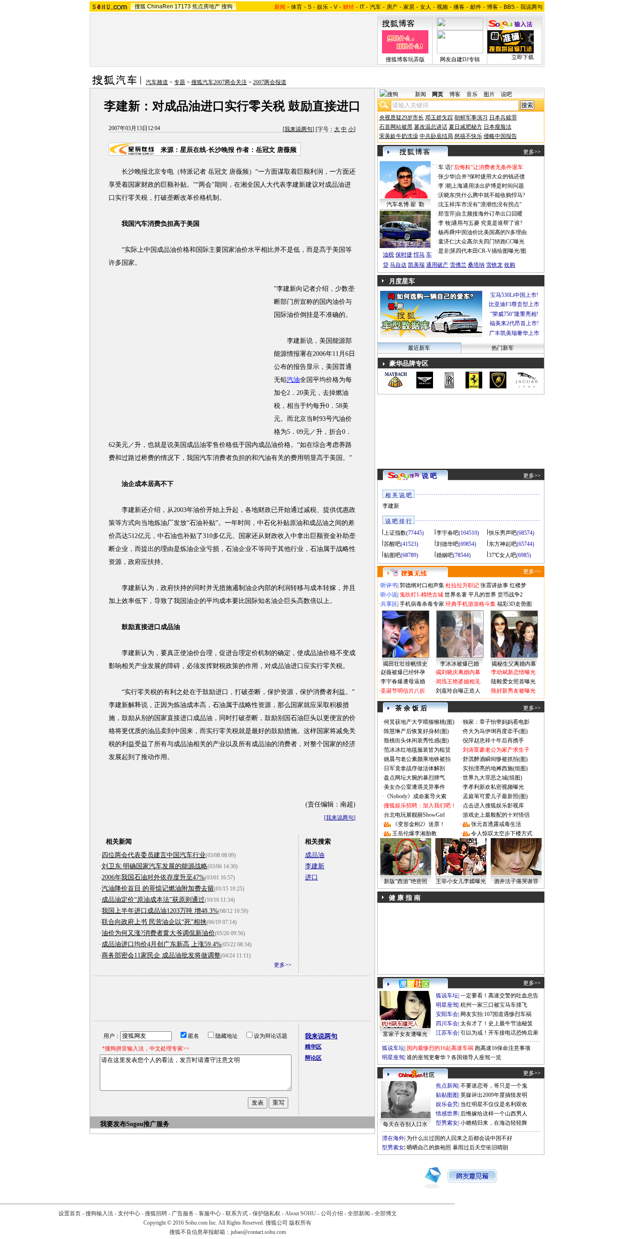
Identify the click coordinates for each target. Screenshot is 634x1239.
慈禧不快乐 (468, 136)
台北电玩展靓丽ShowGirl (414, 815)
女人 (425, 7)
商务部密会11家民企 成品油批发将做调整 (161, 955)
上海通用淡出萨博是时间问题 (488, 186)
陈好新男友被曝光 (513, 691)
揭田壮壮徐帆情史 (405, 664)
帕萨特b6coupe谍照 (405, 225)
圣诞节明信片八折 (403, 691)
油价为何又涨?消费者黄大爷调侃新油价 (158, 933)
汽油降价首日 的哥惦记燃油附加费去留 (158, 888)
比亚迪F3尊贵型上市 (514, 304)
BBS (509, 7)
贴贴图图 (447, 1095)
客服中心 (210, 1213)
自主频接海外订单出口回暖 (489, 213)
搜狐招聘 (156, 1213)
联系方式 (237, 1213)
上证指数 (395, 533)
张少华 (446, 176)
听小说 (389, 594)
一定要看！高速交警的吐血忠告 (499, 995)
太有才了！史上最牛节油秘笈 (496, 1023)
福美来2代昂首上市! (514, 323)
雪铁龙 (494, 265)
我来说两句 (298, 129)
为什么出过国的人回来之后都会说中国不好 (459, 1138)
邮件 (475, 7)
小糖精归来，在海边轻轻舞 (493, 1123)
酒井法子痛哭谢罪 (516, 881)
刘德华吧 (447, 544)
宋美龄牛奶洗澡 (398, 136)
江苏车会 (447, 1032)
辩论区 (313, 1058)
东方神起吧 (503, 544)
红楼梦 (518, 585)
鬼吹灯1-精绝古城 (421, 594)
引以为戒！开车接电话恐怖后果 (499, 1032)
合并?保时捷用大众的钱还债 (490, 176)
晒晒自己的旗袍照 (429, 1147)
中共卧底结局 (436, 136)
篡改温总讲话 (430, 127)
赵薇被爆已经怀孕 (403, 672)
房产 (392, 7)
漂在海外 (393, 1138)
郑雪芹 (446, 213)
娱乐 (322, 7)
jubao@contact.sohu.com (258, 1232)
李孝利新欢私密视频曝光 (493, 787)
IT (362, 7)
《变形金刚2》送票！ (418, 824)
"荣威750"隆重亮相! (514, 314)
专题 (179, 82)
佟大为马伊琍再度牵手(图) (495, 731)
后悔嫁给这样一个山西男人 (493, 1113)
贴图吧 (392, 555)
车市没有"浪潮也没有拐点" (489, 204)
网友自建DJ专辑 (460, 59)
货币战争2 (510, 594)
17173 (183, 6)
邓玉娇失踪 (439, 117)
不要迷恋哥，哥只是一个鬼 (493, 1085)
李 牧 (444, 223)
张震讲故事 (494, 585)
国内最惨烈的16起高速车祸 (440, 1048)
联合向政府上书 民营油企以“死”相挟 (154, 921)
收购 (509, 265)
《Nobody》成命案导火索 (415, 796)
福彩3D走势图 (514, 604)
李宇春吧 (447, 533)
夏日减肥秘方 (465, 127)
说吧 (506, 94)
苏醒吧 (392, 544)
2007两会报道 (269, 82)
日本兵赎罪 (503, 117)
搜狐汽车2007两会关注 (219, 82)
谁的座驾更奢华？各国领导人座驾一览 (454, 1057)
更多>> (282, 965)
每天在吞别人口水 (405, 1124)
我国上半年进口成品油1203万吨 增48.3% (160, 910)
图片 (489, 94)
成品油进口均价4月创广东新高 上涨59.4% (161, 944)
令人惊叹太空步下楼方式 (501, 833)
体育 (296, 7)
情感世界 (447, 1113)
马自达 (398, 265)
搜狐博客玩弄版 (405, 59)
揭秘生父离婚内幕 (514, 664)
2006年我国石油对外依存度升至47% (153, 877)
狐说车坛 (447, 995)
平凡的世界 (482, 594)
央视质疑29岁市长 (401, 117)
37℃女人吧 (502, 555)
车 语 (444, 167)
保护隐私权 (266, 1213)
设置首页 (69, 1213)
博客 (492, 7)
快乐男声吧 (503, 533)
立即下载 (522, 57)
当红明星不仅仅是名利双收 (493, 1104)
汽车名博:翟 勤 (405, 204)
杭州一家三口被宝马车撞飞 (493, 1005)
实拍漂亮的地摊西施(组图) (495, 768)
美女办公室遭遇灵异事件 (414, 787)
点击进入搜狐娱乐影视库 (493, 805)
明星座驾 (447, 1005)
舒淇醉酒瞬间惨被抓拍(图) (495, 759)
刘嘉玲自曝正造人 (458, 691)
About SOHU (300, 1213)
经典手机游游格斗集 (471, 604)
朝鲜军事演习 (471, 117)
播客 (459, 7)
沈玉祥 (446, 204)
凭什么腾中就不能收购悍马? (490, 195)
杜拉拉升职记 (462, 585)
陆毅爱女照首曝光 (513, 681)
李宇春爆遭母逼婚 (403, 681)
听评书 (389, 585)
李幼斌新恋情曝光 (513, 672)
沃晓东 (446, 195)
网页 (437, 94)
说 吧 (429, 475)
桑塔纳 (476, 265)
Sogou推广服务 (147, 1124)
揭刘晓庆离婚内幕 (458, 672)
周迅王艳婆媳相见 (458, 681)
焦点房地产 (206, 6)
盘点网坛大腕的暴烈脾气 (414, 777)
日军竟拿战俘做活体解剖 (414, 768)
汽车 (375, 7)
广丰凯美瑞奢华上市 (514, 333)
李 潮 (444, 186)
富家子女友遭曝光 (405, 1034)
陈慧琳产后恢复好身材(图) (416, 731)
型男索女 (447, 1123)
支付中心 (129, 1213)
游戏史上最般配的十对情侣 (496, 815)
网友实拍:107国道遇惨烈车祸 (495, 1014)
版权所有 (300, 1222)
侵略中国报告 (500, 136)
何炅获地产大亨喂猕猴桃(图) (419, 722)
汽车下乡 (394, 244)
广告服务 (183, 1213)
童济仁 (446, 241)
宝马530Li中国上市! (514, 295)
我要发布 (113, 1124)
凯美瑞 (416, 265)
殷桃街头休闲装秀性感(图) (416, 740)
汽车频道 (157, 82)
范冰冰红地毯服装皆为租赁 (417, 750)
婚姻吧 (444, 555)
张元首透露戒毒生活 (496, 824)
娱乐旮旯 (447, 1104)
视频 (442, 7)
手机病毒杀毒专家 (422, 604)
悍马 (419, 254)
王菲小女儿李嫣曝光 (461, 881)
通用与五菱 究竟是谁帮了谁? (487, 223)
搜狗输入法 (99, 1213)
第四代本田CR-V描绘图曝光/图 (488, 251)
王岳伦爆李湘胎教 (414, 833)
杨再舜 (446, 232)
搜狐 (140, 6)
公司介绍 (332, 1213)
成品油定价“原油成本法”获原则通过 (153, 899)
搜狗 (227, 6)
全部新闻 (359, 1213)
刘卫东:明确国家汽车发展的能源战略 (154, 866)
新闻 (420, 94)
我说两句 (531, 7)
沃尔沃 (415, 244)
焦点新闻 (447, 1085)
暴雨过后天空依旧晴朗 (480, 1147)
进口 (311, 877)
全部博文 (386, 1213)
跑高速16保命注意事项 (502, 1048)
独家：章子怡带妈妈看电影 (496, 722)
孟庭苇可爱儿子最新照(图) (495, 796)
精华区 (313, 1046)
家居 (408, 7)
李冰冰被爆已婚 (459, 664)
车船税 (420, 234)
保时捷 (403, 254)
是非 (443, 251)
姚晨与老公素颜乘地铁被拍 (417, 759)
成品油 (314, 855)
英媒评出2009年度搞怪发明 (493, 1095)
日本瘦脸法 (497, 127)
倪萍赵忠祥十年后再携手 (493, 740)
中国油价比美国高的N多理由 (491, 232)
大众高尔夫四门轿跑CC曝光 (490, 241)
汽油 (293, 379)
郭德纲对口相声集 (422, 585)
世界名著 (456, 594)
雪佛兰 (458, 265)
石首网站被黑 (396, 127)
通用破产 (437, 265)
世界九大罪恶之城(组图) (492, 777)
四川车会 (447, 1023)
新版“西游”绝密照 (405, 881)
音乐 (472, 94)
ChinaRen (160, 6)
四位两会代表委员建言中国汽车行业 (154, 855)
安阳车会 (447, 1014)
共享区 (389, 604)
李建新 (314, 866)
